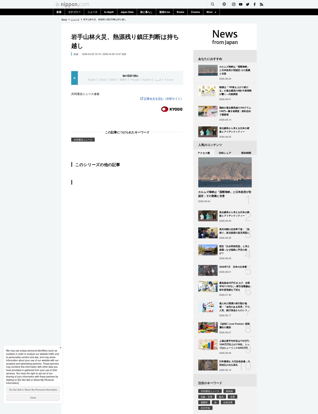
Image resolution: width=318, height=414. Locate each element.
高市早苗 (205, 408)
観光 (221, 396)
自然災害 (228, 402)
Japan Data (127, 12)
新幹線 (229, 391)
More (211, 12)
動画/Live (164, 12)
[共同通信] (171, 108)
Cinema (195, 12)
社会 (76, 54)
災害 (232, 396)
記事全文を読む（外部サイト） (163, 98)
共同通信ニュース (83, 139)
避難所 (204, 402)
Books (180, 12)
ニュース (92, 12)
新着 (58, 12)
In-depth (109, 12)
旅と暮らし (146, 12)
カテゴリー (74, 12)
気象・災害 (206, 396)
